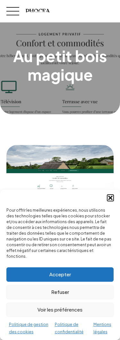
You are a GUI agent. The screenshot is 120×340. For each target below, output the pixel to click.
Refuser (60, 292)
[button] (110, 198)
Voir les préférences (60, 309)
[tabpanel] (60, 180)
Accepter (60, 274)
